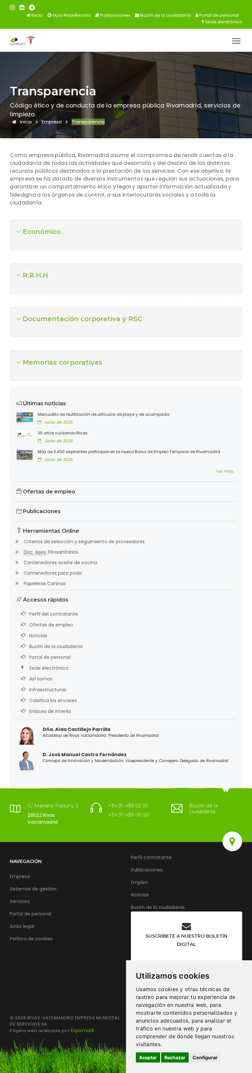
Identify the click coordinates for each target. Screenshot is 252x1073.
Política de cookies (31, 938)
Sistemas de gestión (33, 889)
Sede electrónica (223, 22)
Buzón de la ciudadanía (165, 15)
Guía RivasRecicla (71, 15)
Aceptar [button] (148, 1057)
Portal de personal (218, 15)
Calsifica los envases (53, 700)
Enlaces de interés (50, 711)
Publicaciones (114, 15)
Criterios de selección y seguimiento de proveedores (84, 541)
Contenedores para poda (52, 573)
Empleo (139, 882)
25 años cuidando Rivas (63, 433)
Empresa (20, 876)
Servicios (20, 901)
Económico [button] (41, 232)
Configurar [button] (205, 1057)
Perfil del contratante (53, 614)
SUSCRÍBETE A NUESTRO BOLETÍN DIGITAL (186, 940)
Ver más (225, 471)
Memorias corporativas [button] (61, 362)
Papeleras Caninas (44, 583)
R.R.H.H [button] (34, 275)
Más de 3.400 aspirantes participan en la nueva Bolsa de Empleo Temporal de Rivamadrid (129, 451)
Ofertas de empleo (48, 492)
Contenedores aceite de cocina (60, 562)
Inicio (37, 15)
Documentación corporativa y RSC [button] (81, 319)
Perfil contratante (151, 857)
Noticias (38, 635)
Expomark (82, 1030)
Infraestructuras (47, 689)
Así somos (40, 679)
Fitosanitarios (51, 552)
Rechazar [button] (174, 1057)
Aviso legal (22, 926)
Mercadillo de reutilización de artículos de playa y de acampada (103, 414)
